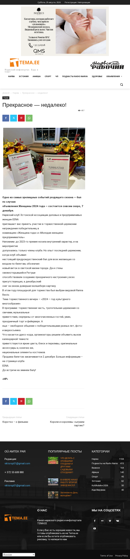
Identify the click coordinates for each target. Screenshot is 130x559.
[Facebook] (5, 118)
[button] (121, 85)
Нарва (16, 92)
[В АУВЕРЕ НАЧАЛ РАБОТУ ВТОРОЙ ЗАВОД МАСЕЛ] (53, 482)
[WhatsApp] (29, 118)
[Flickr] (102, 521)
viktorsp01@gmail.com (17, 463)
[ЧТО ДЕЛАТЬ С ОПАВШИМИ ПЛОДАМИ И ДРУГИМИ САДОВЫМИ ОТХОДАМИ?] (53, 460)
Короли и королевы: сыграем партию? (67, 423)
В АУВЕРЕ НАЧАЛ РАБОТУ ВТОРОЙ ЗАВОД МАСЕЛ (69, 483)
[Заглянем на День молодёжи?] (53, 494)
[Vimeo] (110, 521)
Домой (5, 92)
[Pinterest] (21, 118)
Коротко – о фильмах (15, 421)
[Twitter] (13, 118)
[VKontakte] (118, 521)
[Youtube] (95, 529)
